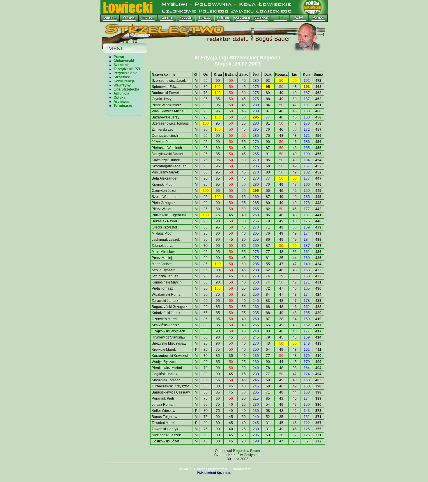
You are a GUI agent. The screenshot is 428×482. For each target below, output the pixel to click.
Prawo (119, 57)
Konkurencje (124, 81)
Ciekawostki (124, 61)
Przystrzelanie (125, 73)
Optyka (119, 97)
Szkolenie (122, 65)
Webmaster (241, 469)
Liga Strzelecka (126, 89)
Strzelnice (122, 77)
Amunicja (121, 93)
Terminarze (123, 106)
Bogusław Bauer (246, 451)
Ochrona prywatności (210, 469)
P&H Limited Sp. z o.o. (214, 472)
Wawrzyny (122, 85)
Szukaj (183, 469)
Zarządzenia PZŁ (127, 69)
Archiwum (122, 102)
